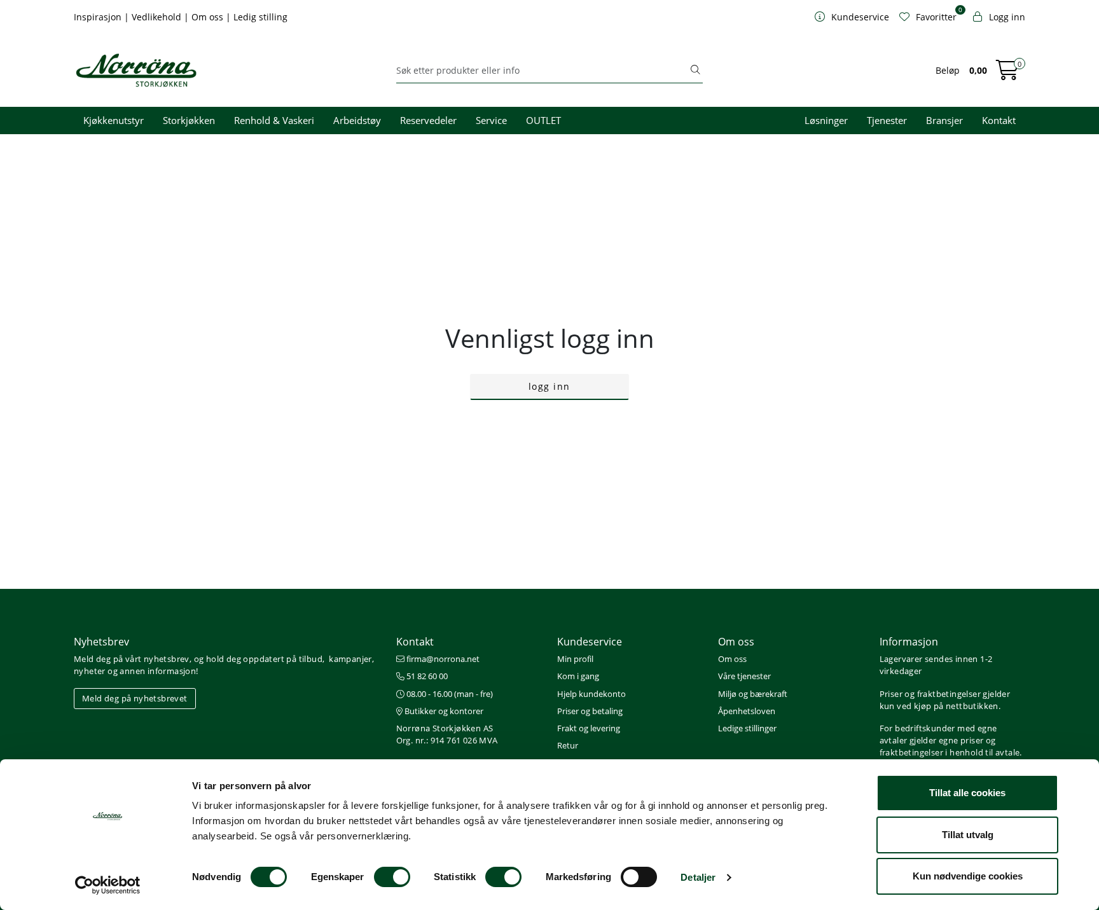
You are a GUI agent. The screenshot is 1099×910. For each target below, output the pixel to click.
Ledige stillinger (747, 728)
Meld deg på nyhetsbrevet (135, 698)
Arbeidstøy (357, 120)
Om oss (208, 17)
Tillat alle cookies (967, 792)
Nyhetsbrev (101, 642)
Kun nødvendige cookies (968, 876)
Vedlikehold (158, 17)
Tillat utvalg (967, 834)
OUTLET (543, 120)
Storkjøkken (189, 120)
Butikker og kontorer (443, 711)
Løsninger (826, 120)
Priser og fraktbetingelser (930, 694)
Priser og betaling (590, 711)
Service (491, 120)
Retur (567, 745)
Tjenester (887, 120)
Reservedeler (428, 120)
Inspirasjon (99, 17)
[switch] (392, 877)
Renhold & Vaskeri (274, 120)
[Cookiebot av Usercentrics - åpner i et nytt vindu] (107, 885)
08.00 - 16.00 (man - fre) (448, 694)
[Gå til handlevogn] (1007, 74)
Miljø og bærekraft (752, 694)
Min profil (575, 659)
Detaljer (698, 877)
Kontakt (999, 120)
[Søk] (695, 70)
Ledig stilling (260, 17)
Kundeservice (589, 642)
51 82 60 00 (426, 676)
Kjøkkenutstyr (113, 120)
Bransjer (944, 120)
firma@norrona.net (442, 659)
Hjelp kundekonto (591, 694)
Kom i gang (578, 676)
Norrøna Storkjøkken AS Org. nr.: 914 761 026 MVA (447, 734)
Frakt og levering (588, 728)
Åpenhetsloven (746, 711)
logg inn (549, 386)
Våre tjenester (744, 676)
